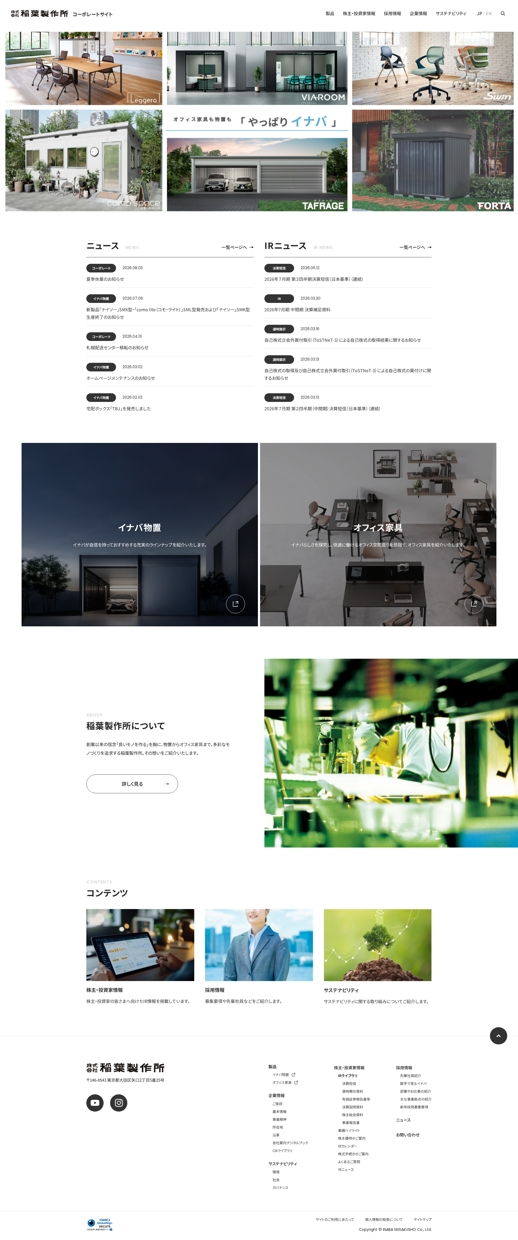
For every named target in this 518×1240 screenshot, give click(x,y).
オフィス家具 (282, 1082)
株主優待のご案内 (352, 1138)
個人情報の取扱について (384, 1219)
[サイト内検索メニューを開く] (503, 13)
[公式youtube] (95, 1103)
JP (479, 13)
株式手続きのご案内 (353, 1153)
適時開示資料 (352, 1091)
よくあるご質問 (349, 1161)
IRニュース (346, 1169)
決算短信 (349, 1083)
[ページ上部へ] (498, 1035)
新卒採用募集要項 (414, 1106)
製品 (330, 13)
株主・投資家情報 (359, 13)
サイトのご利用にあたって (335, 1219)
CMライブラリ (282, 1150)
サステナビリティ (451, 13)
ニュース (403, 1120)
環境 (276, 1171)
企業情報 (418, 13)
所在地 (277, 1127)
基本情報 (279, 1111)
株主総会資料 (352, 1114)
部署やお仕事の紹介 (415, 1091)
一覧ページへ (234, 247)
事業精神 (279, 1119)
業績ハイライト (349, 1130)
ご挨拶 (277, 1103)
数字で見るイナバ (413, 1083)
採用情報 (392, 13)
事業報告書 (351, 1122)
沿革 (276, 1134)
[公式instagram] (118, 1103)
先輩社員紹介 (410, 1075)
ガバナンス (280, 1187)
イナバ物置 (281, 1074)
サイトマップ (423, 1219)
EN (489, 13)
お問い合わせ (408, 1134)
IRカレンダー (347, 1146)
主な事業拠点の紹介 (416, 1099)
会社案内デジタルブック (290, 1142)
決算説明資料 (352, 1106)
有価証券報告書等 (356, 1099)
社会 (276, 1179)
